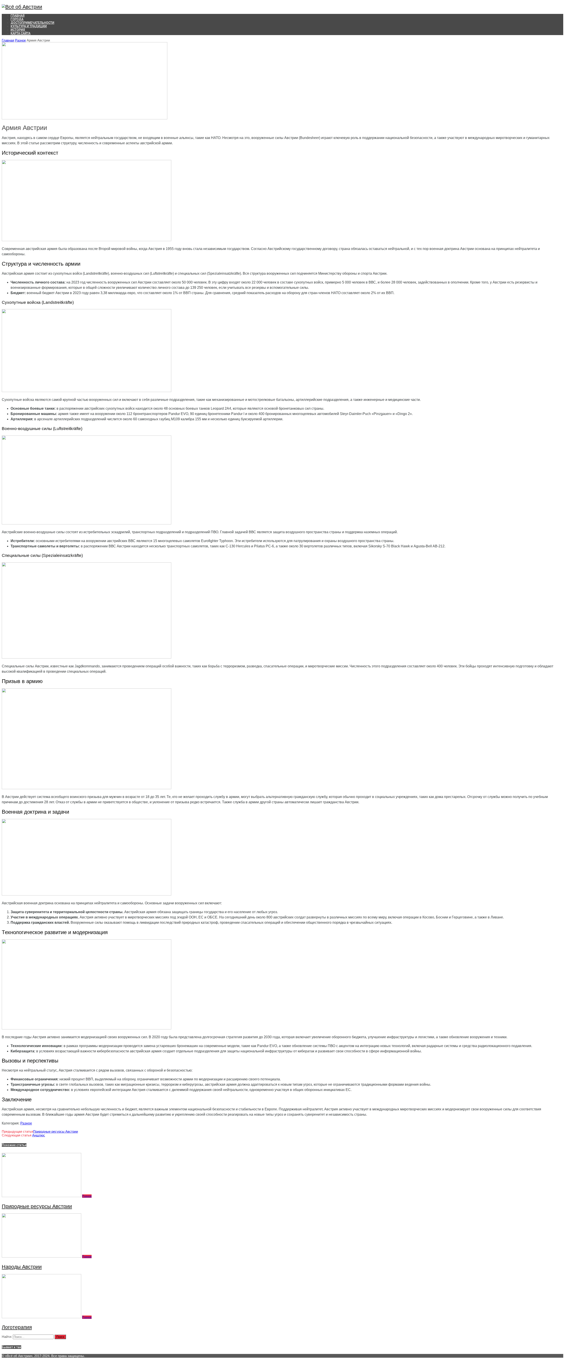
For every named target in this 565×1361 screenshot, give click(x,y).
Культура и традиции (29, 26)
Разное (20, 40)
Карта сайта (20, 33)
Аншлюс (38, 1135)
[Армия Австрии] (84, 118)
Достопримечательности (32, 22)
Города (17, 19)
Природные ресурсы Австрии (55, 1131)
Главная (8, 40)
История (18, 30)
